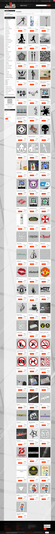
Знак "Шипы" (7, 71)
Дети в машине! (7, 33)
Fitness (18, 45)
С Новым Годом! (42, 243)
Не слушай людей (19, 332)
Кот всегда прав (42, 296)
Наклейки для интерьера (9, 77)
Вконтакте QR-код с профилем (21, 190)
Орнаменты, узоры (8, 51)
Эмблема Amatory (31, 440)
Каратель (41, 136)
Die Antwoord (18, 440)
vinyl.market (32, 527)
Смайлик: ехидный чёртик (32, 190)
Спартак (18, 208)
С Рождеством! (31, 243)
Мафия (6, 45)
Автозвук (6, 22)
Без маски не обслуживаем (44, 477)
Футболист (30, 45)
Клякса (41, 117)
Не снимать (18, 368)
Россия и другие (7, 57)
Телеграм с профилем (9, 104)
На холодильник (7, 79)
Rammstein (18, 404)
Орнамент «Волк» (19, 314)
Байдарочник (42, 154)
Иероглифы (7, 36)
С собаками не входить (32, 368)
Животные (7, 34)
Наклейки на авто (8, 19)
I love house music (31, 404)
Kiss (17, 278)
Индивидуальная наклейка (20, 477)
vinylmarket (32, 528)
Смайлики (6, 62)
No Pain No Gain (31, 154)
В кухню (6, 80)
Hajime (41, 404)
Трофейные (7, 63)
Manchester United (42, 278)
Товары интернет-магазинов (9, 94)
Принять (47, 532)
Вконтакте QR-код (42, 172)
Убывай (30, 278)
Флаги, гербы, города (8, 65)
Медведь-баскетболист (32, 136)
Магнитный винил (8, 91)
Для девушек (7, 31)
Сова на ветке (31, 314)
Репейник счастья (19, 136)
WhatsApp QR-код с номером (33, 208)
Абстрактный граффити (43, 45)
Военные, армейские (8, 28)
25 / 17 (41, 440)
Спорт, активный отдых (8, 60)
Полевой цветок (19, 172)
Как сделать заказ (18, 525)
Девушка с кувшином (32, 81)
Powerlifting (18, 154)
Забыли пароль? (7, 121)
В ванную (6, 81)
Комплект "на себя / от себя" (44, 332)
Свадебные (7, 59)
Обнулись (30, 332)
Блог (5, 525)
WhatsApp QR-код (42, 208)
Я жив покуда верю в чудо (44, 314)
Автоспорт (7, 25)
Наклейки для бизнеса (8, 88)
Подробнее (24, 48)
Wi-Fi (41, 190)
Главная (18, 13)
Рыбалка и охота (7, 56)
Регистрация (7, 120)
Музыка (6, 48)
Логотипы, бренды (8, 42)
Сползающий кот (31, 296)
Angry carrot (30, 172)
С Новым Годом (19, 243)
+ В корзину (20, 48)
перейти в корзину (9, 14)
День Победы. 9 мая (8, 68)
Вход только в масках (32, 477)
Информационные (8, 39)
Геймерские (7, 30)
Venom (18, 81)
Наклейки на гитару (8, 74)
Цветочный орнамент (32, 117)
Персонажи (7, 54)
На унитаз (6, 82)
